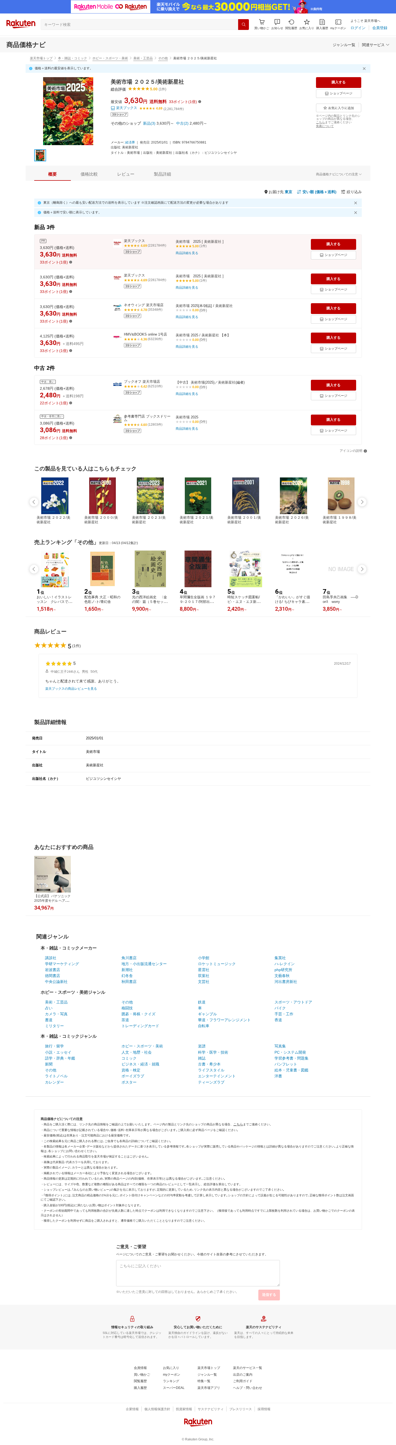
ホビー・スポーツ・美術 (110, 58)
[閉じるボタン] (365, 68)
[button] (277, 24)
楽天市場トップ (41, 58)
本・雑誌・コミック (72, 58)
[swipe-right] (362, 502)
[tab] (52, 174)
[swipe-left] (34, 502)
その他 (163, 58)
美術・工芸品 (143, 58)
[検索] (243, 24)
